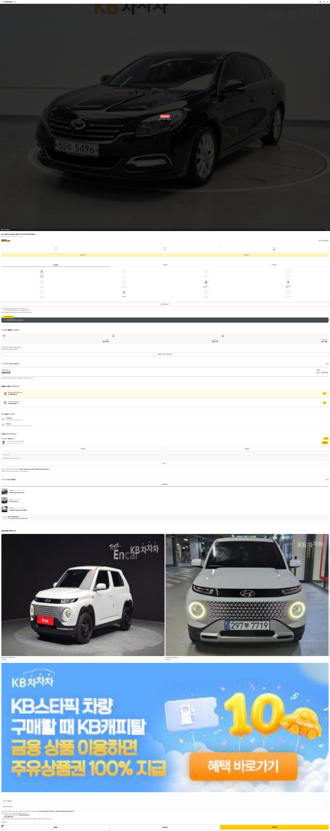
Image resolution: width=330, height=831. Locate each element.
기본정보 (165, 265)
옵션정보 (56, 265)
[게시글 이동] (165, 491)
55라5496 (10, 2)
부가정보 (274, 265)
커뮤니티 (165, 484)
